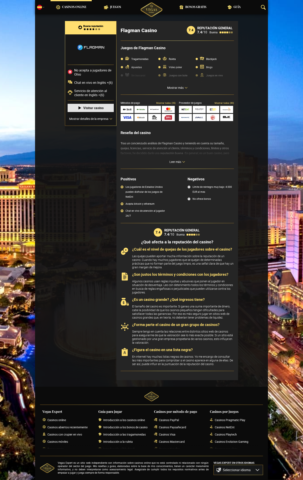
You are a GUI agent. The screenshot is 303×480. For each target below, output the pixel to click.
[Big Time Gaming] (213, 117)
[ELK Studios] (226, 117)
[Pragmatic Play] (226, 109)
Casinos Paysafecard (172, 427)
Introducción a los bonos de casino (125, 427)
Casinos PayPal (169, 420)
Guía (237, 7)
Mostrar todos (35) (166, 102)
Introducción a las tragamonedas (124, 434)
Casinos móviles (57, 442)
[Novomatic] (185, 117)
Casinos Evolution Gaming (231, 442)
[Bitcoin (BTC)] (140, 117)
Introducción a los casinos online (124, 420)
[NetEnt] (185, 109)
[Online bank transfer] (154, 117)
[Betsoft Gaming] (213, 109)
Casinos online (74, 7)
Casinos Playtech (226, 434)
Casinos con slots (226, 449)
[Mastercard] (168, 109)
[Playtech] (199, 117)
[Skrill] (127, 109)
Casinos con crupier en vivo (64, 434)
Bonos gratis (195, 7)
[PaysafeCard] (154, 109)
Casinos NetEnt (225, 427)
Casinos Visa (167, 434)
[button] (238, 470)
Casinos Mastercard (172, 442)
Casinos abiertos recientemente (67, 427)
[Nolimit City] (199, 109)
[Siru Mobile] (168, 117)
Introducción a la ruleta (118, 442)
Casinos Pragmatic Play (230, 420)
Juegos (115, 7)
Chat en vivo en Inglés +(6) (93, 83)
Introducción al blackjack (119, 449)
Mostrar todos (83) (224, 102)
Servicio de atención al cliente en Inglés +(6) (90, 93)
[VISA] (127, 117)
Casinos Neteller (169, 449)
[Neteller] (140, 109)
